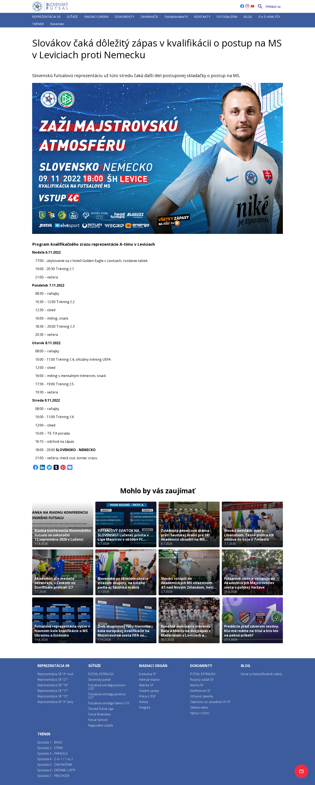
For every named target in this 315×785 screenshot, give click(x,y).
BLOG (248, 17)
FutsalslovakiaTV (176, 17)
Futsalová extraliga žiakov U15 (108, 703)
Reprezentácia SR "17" (53, 691)
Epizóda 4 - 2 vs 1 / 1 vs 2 (55, 759)
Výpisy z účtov (199, 713)
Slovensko (57, 24)
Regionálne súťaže (100, 725)
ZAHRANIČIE (149, 17)
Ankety (143, 702)
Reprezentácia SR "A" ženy (55, 702)
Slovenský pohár (99, 679)
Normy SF (196, 685)
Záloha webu (199, 707)
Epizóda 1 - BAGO (50, 742)
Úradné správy (149, 691)
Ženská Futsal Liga (100, 709)
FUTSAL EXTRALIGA (101, 674)
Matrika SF (146, 685)
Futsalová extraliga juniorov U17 (107, 696)
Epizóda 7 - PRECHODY (53, 776)
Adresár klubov (149, 679)
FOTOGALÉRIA (227, 17)
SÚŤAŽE (72, 17)
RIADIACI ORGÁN (96, 17)
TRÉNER (38, 24)
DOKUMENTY (124, 17)
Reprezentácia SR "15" (53, 696)
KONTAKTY (202, 17)
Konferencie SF (200, 691)
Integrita (144, 707)
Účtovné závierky (201, 696)
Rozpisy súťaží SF (201, 679)
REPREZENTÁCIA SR (46, 17)
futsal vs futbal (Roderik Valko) (261, 674)
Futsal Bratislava (99, 714)
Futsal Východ (97, 720)
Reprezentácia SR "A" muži (56, 674)
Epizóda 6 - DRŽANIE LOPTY (56, 770)
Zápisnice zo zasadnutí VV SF (210, 702)
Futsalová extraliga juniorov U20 (107, 687)
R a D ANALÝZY (269, 17)
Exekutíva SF (147, 674)
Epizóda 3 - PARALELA (53, 753)
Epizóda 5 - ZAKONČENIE (55, 765)
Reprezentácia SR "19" (53, 685)
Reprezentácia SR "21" (53, 679)
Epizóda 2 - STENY (50, 748)
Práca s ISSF (147, 696)
